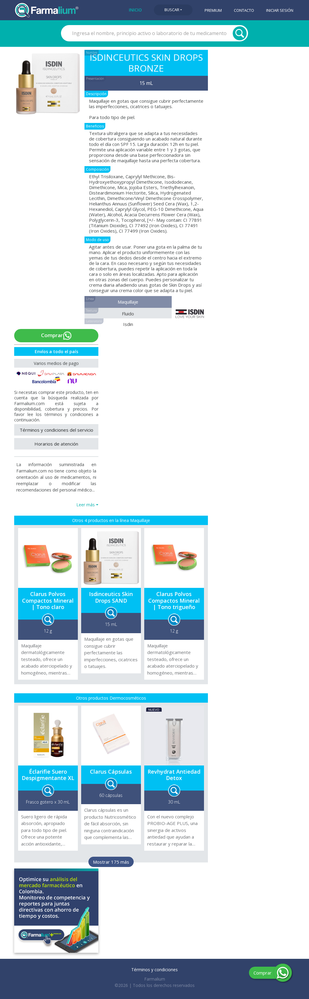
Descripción (96, 93)
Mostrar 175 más (111, 862)
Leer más (85, 505)
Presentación (95, 78)
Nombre (91, 52)
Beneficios (95, 126)
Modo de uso (97, 239)
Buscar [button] (171, 9)
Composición (97, 169)
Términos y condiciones (154, 969)
